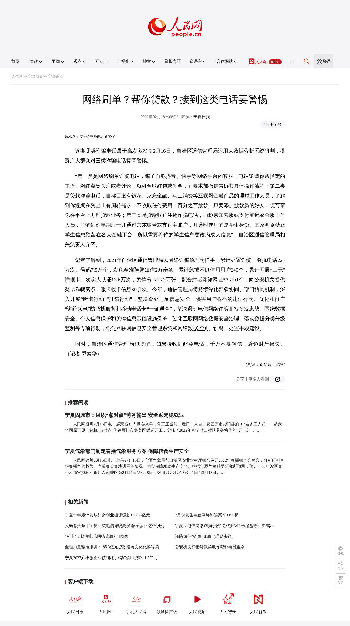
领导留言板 (167, 612)
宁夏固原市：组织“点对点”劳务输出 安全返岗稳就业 (124, 415)
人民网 (17, 76)
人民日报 (75, 612)
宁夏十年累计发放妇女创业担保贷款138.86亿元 (107, 515)
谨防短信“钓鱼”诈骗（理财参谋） (205, 536)
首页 (15, 61)
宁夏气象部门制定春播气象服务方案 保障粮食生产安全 (127, 451)
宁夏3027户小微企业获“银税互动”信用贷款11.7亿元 (111, 557)
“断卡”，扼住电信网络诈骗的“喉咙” (97, 536)
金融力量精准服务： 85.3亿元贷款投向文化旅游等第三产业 (118, 547)
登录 (327, 61)
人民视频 (197, 612)
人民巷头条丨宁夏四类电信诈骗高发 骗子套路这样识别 (114, 525)
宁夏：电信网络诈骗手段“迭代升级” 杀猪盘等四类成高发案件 (230, 525)
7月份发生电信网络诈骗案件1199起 (207, 515)
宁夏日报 (201, 117)
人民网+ (106, 612)
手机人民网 (136, 612)
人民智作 (258, 612)
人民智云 (228, 612)
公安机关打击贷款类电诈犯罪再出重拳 (210, 547)
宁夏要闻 (55, 76)
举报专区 (172, 61)
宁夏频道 (35, 76)
